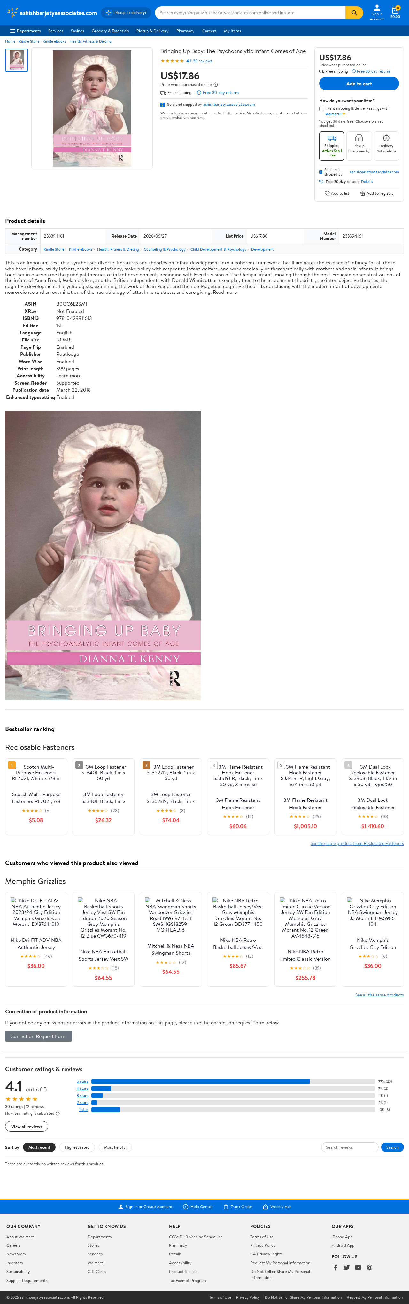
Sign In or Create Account (149, 1207)
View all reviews (26, 1126)
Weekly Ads (280, 1207)
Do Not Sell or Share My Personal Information (303, 1297)
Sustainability (18, 1271)
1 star (83, 1109)
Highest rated (77, 1147)
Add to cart (359, 83)
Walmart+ (96, 1263)
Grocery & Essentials (110, 31)
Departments (29, 31)
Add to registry (380, 193)
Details (367, 181)
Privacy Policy (263, 1245)
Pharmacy (185, 31)
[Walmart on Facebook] (335, 1268)
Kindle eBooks (54, 41)
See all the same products (379, 995)
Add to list (340, 193)
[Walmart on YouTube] (358, 1268)
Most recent (39, 1147)
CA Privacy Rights (266, 1254)
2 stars (82, 1102)
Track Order (241, 1207)
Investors (14, 1263)
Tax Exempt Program (187, 1280)
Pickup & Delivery (152, 31)
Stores (93, 1245)
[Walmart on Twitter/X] (346, 1268)
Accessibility (180, 1263)
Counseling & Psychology (165, 249)
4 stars (82, 1088)
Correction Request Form (38, 1036)
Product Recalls (183, 1271)
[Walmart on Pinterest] (369, 1268)
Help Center (201, 1207)
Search (392, 1147)
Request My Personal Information (280, 1263)
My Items (232, 31)
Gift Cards (97, 1271)
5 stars (82, 1081)
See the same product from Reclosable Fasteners (357, 843)
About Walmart (20, 1236)
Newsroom (16, 1254)
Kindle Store (29, 41)
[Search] (354, 12)
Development (262, 249)
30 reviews (202, 61)
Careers (209, 31)
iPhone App (342, 1236)
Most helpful (115, 1147)
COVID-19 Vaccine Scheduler (195, 1236)
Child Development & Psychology (218, 249)
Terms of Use (262, 1236)
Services (55, 31)
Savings (77, 31)
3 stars (82, 1095)
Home (10, 41)
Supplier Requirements (26, 1280)
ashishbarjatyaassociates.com (229, 104)
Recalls (175, 1254)
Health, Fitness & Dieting (91, 41)
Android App (343, 1245)
